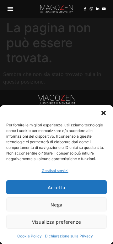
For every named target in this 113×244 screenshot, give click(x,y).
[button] (103, 113)
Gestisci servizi (55, 170)
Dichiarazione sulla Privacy (69, 236)
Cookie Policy (29, 236)
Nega (56, 204)
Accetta (56, 187)
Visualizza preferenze (56, 222)
